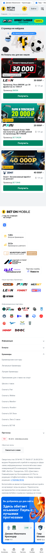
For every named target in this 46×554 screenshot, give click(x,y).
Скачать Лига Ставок (11, 419)
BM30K (15, 90)
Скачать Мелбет (9, 401)
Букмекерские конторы (12, 360)
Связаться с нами (12, 450)
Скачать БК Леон (9, 413)
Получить (23, 96)
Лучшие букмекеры (10, 372)
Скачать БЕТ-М (8, 425)
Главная (4, 14)
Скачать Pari (7, 389)
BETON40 (16, 183)
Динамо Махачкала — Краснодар (18, 3)
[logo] (8, 8)
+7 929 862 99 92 (17, 480)
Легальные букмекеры (11, 366)
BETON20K (17, 138)
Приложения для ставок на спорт (16, 378)
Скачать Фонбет (9, 407)
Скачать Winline (8, 395)
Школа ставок (8, 384)
